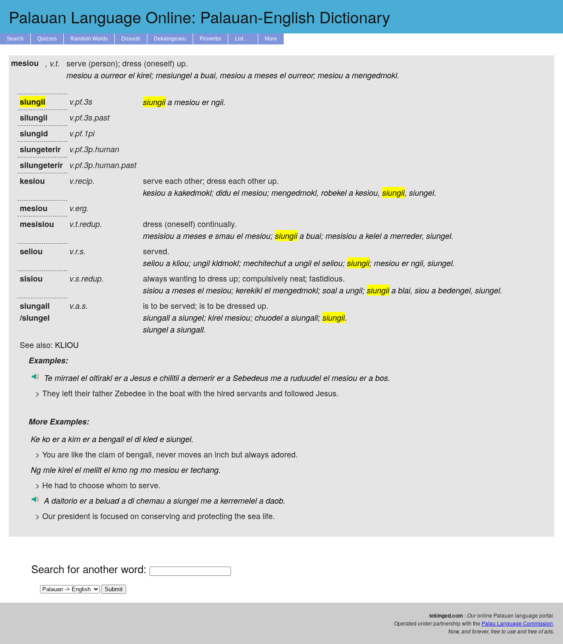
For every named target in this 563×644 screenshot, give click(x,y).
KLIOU (67, 344)
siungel (155, 329)
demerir (201, 377)
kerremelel (238, 500)
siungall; (305, 317)
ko (46, 438)
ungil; (355, 290)
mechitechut (264, 262)
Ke (35, 438)
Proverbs (210, 39)
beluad (107, 500)
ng (133, 469)
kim (74, 438)
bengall (111, 438)
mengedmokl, (295, 192)
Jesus (140, 377)
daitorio (64, 500)
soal (329, 290)
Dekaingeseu (170, 39)
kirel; (145, 75)
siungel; (192, 317)
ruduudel (305, 377)
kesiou (154, 192)
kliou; (181, 262)
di (138, 438)
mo (145, 469)
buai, (209, 75)
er (205, 101)
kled (150, 438)
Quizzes (47, 39)
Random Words (89, 39)
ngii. (218, 101)
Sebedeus (250, 377)
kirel (215, 317)
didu (223, 192)
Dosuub (130, 39)
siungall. (191, 329)
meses (266, 75)
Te (48, 377)
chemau (150, 500)
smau (224, 235)
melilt (92, 469)
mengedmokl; (296, 290)
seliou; (333, 262)
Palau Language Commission (517, 623)
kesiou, (367, 192)
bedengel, (455, 290)
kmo (119, 469)
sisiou (153, 290)
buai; (314, 235)
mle (49, 469)
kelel (373, 235)
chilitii (169, 377)
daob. (275, 500)
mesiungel (174, 75)
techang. (205, 469)
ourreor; (301, 75)
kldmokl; (226, 262)
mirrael (67, 377)
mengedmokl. (375, 75)
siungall (156, 317)
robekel (334, 192)
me (276, 377)
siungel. (422, 192)
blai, (405, 290)
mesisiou (158, 235)
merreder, (407, 235)
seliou (153, 262)
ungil (201, 262)
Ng (36, 469)
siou (422, 290)
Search (15, 39)
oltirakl (100, 377)
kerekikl (249, 290)
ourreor (113, 75)
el (131, 75)
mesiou (79, 75)
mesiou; (255, 192)
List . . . (243, 39)
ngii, (418, 262)
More (271, 39)
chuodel (268, 317)
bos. (382, 377)
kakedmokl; (194, 192)
